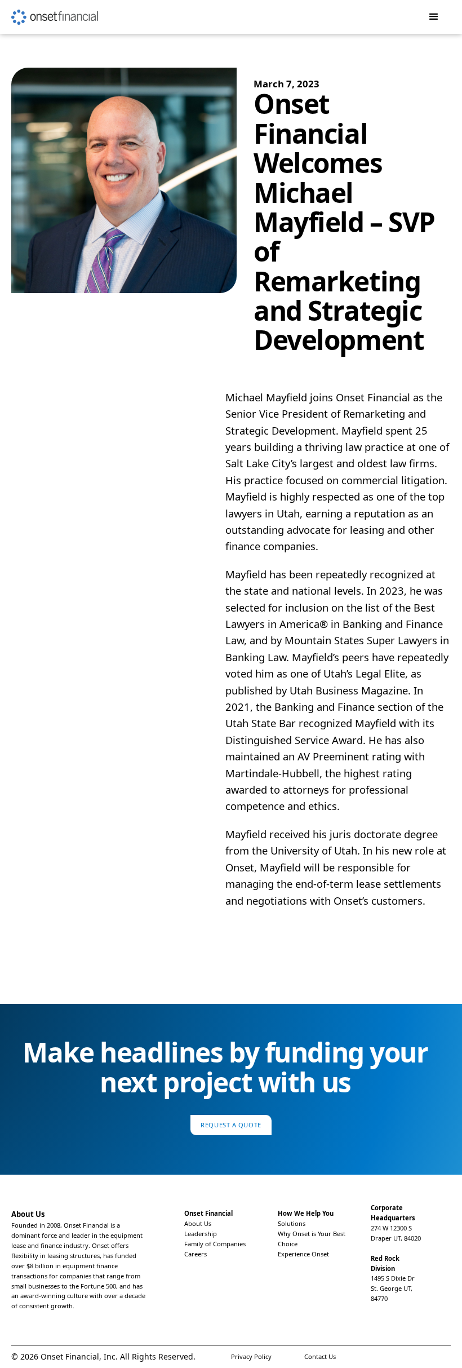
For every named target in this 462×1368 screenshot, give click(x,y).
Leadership (200, 1233)
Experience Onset (303, 1254)
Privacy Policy (251, 1356)
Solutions (291, 1223)
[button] (434, 17)
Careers (195, 1254)
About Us (197, 1223)
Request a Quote (231, 1125)
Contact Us (320, 1356)
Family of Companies (215, 1243)
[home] (54, 12)
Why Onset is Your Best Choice (311, 1238)
